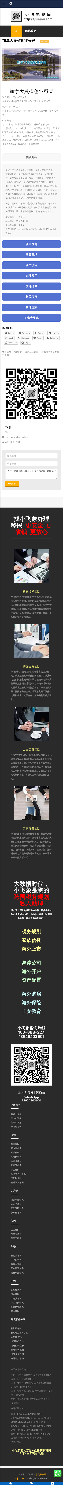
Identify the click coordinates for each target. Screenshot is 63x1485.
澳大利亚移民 (17, 1199)
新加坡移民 (16, 1289)
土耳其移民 (16, 1298)
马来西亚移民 (17, 1306)
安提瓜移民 (16, 1255)
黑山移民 (15, 1169)
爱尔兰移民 (16, 1148)
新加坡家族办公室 (19, 1332)
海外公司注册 (17, 1345)
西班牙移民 (16, 1161)
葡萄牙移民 (16, 1165)
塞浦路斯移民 (17, 1182)
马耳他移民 (16, 1156)
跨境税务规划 (17, 1349)
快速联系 (12, 483)
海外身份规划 (17, 1354)
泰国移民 (15, 1311)
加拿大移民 (16, 1234)
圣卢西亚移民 (17, 1268)
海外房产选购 (17, 1358)
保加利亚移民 (17, 1178)
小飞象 (6, 427)
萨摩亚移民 (16, 1212)
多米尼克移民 (17, 1264)
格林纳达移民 (17, 1272)
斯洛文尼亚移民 (18, 1173)
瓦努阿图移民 (17, 1208)
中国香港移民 (17, 1302)
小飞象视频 (16, 1126)
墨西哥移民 (16, 1238)
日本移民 (15, 1294)
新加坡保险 (16, 1328)
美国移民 (15, 1229)
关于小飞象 (16, 1122)
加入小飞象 (16, 1118)
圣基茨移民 (16, 1259)
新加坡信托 (16, 1337)
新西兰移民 (16, 1204)
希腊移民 (15, 1152)
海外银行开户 (17, 1341)
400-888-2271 (12, 442)
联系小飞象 (16, 1114)
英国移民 (15, 1144)
